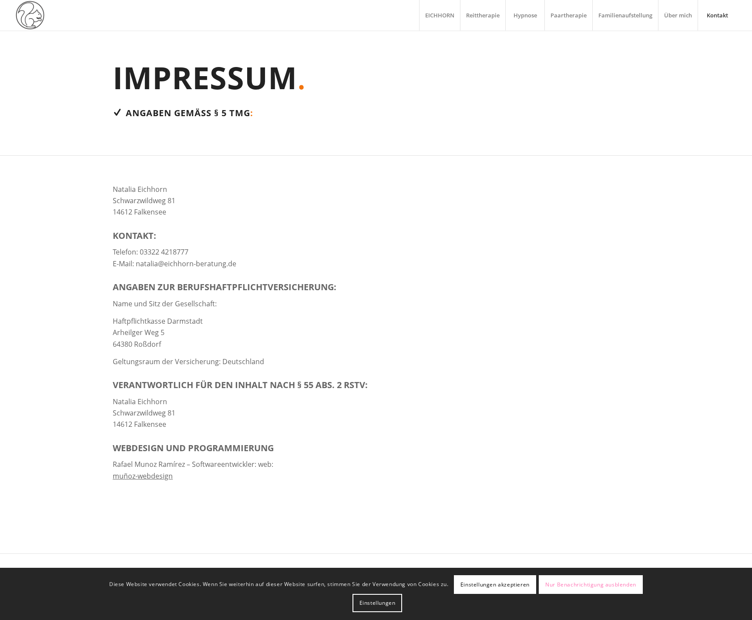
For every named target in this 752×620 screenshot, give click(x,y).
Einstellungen (377, 603)
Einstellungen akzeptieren (495, 584)
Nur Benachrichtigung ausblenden (590, 584)
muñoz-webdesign (143, 476)
